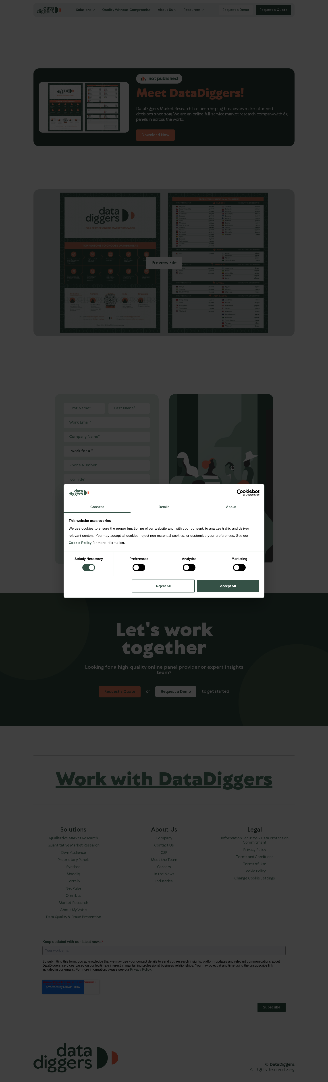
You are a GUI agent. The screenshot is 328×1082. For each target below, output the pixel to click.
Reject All (163, 586)
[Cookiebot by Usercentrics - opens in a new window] (239, 492)
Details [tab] (164, 507)
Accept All (228, 586)
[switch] (139, 567)
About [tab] (231, 507)
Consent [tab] (97, 507)
